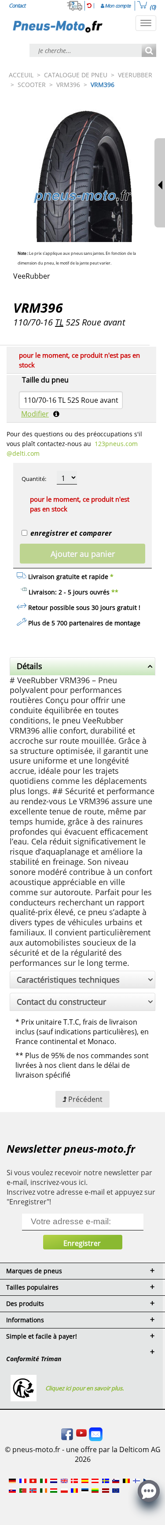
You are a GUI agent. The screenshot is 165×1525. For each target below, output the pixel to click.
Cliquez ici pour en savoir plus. (84, 1388)
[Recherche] (149, 51)
